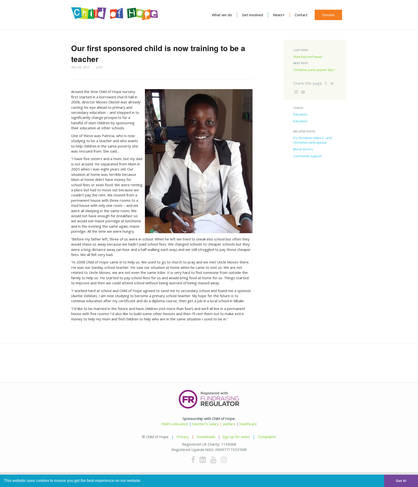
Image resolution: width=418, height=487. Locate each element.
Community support (307, 156)
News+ (279, 14)
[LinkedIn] (296, 91)
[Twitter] (332, 83)
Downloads (206, 436)
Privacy (183, 436)
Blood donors (303, 149)
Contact (301, 14)
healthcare (248, 423)
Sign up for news (236, 436)
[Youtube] (213, 459)
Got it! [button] (401, 481)
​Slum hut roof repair (307, 56)
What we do (222, 14)
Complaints (267, 436)
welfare (229, 423)
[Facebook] (326, 83)
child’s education (174, 423)
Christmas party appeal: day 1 (314, 70)
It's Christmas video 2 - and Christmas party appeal (312, 140)
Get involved (252, 14)
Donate (328, 14)
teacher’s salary (205, 423)
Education (300, 114)
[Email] (303, 91)
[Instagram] (224, 459)
